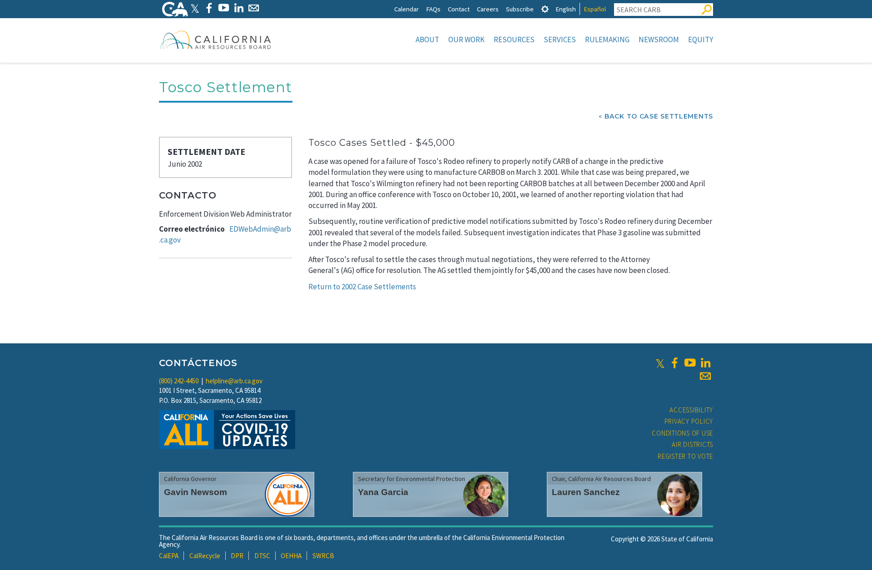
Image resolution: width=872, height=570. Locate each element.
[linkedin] (705, 363)
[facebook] (674, 363)
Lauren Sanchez (586, 492)
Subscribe (520, 9)
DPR (237, 555)
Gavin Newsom (195, 492)
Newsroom (659, 40)
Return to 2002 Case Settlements (362, 287)
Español (595, 9)
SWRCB (323, 555)
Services (560, 40)
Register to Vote (685, 456)
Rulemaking (607, 40)
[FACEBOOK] (208, 8)
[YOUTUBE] (223, 8)
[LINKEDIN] (238, 8)
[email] (705, 376)
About (427, 40)
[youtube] (690, 363)
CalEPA (168, 555)
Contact (459, 9)
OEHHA (291, 555)
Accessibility (691, 410)
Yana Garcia (383, 492)
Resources (514, 40)
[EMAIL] (253, 8)
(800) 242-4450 (178, 381)
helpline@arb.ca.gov (234, 381)
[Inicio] (215, 39)
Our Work (466, 40)
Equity (700, 40)
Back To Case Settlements (658, 116)
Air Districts (692, 444)
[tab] (545, 9)
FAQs (433, 9)
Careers (488, 9)
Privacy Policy (688, 421)
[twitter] (660, 363)
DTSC (262, 555)
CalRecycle (204, 555)
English (565, 9)
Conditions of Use (682, 433)
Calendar (406, 9)
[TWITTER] (194, 8)
